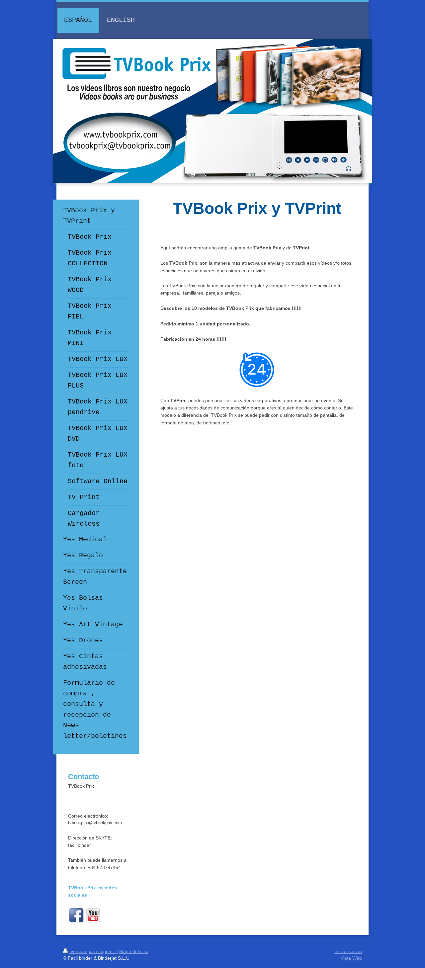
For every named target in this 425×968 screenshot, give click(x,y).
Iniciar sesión (348, 951)
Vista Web (351, 958)
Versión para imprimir (93, 951)
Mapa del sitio (133, 951)
